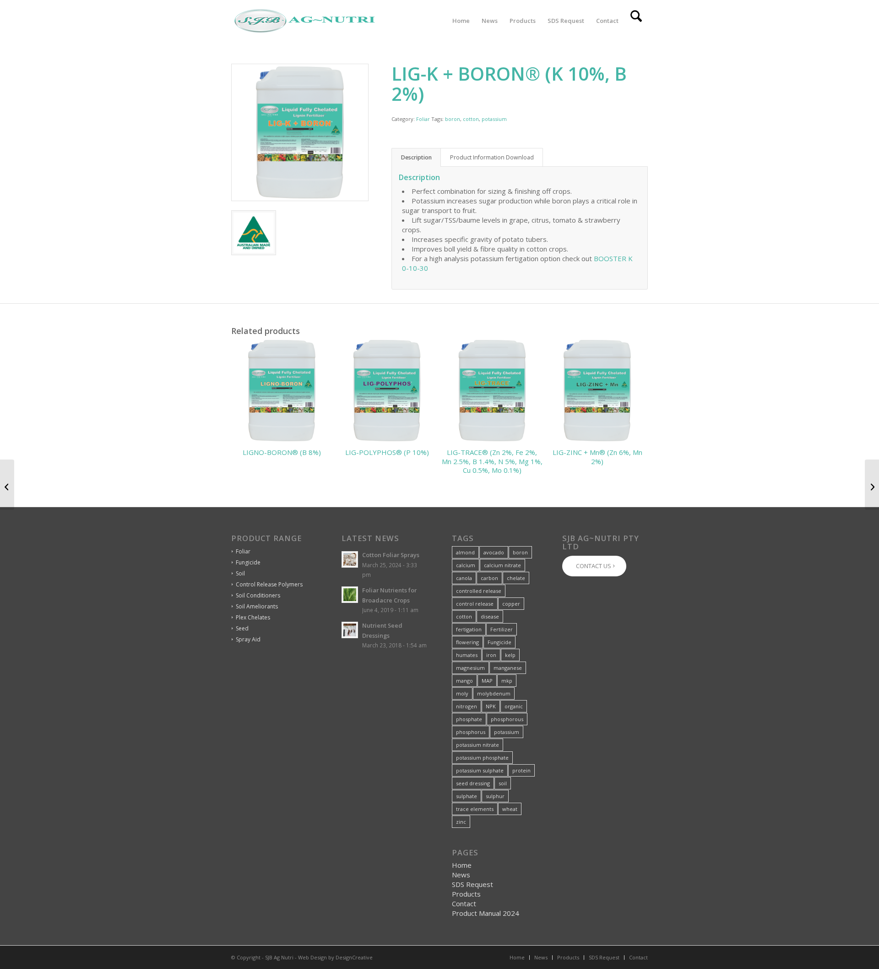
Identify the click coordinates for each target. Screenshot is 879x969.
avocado (493, 552)
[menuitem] (461, 20)
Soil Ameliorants (257, 606)
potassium (494, 118)
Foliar (423, 118)
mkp (506, 680)
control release (475, 603)
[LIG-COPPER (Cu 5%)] (872, 485)
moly (462, 693)
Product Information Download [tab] (492, 157)
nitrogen (466, 706)
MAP (487, 680)
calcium (465, 565)
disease (490, 616)
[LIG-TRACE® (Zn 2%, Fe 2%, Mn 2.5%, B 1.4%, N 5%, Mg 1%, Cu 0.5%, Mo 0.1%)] (7, 485)
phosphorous (507, 719)
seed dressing (473, 783)
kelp (510, 654)
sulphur (495, 796)
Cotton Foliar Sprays (390, 555)
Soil (240, 573)
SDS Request (472, 884)
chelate (516, 578)
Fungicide (248, 562)
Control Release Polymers (269, 584)
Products (466, 893)
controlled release (478, 590)
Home (462, 865)
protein (521, 770)
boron (452, 118)
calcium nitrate (502, 565)
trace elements (475, 808)
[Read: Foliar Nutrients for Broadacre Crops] (350, 594)
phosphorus (470, 731)
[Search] (636, 20)
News (461, 874)
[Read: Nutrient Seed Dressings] (350, 630)
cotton (471, 118)
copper (511, 603)
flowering (467, 642)
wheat (509, 808)
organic (514, 706)
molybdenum (493, 693)
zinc (461, 821)
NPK (491, 706)
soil (503, 783)
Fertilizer (501, 629)
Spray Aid (248, 639)
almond (465, 552)
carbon (489, 578)
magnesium (470, 667)
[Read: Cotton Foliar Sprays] (350, 559)
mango (464, 680)
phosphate (469, 719)
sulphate (466, 796)
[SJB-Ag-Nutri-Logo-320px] (304, 20)
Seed (242, 628)
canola (464, 578)
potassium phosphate (482, 757)
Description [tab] (416, 157)
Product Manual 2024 (485, 913)
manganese (508, 667)
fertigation (469, 629)
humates (466, 654)
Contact (464, 903)
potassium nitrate (477, 744)
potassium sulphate (480, 770)
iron (491, 654)
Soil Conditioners (258, 595)
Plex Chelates (253, 617)
